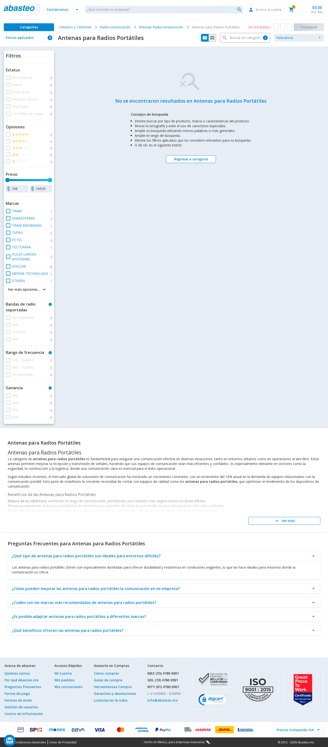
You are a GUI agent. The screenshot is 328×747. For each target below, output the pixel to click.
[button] (62, 9)
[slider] (7, 180)
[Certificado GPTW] (303, 689)
